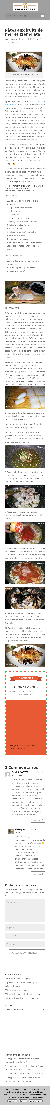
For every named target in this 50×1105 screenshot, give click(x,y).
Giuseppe (13, 39)
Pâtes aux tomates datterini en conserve (23, 994)
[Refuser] (46, 1095)
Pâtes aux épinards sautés (17, 990)
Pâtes (35, 39)
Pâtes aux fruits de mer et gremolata (21, 998)
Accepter (12, 1101)
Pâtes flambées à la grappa (31, 1073)
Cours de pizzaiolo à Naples (17, 978)
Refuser (23, 1101)
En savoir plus (35, 1101)
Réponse (37, 820)
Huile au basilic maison (29, 1077)
